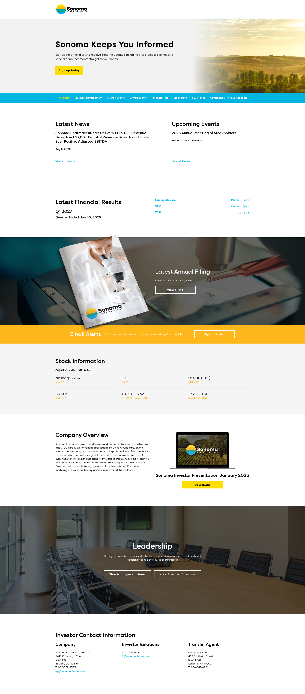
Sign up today (214, 334)
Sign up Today (69, 70)
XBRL (158, 212)
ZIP (248, 213)
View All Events (181, 161)
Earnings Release (165, 199)
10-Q (158, 206)
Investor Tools (238, 97)
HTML (237, 200)
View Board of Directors (178, 574)
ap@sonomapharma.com (70, 671)
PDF (247, 200)
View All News (63, 161)
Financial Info (160, 97)
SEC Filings (198, 97)
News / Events (116, 97)
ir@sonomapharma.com (136, 656)
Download (209, 485)
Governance (217, 97)
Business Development (88, 97)
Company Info (138, 97)
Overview (64, 97)
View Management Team (127, 574)
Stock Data (180, 97)
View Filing (175, 289)
